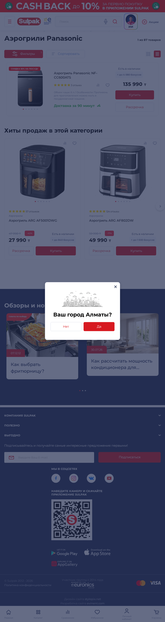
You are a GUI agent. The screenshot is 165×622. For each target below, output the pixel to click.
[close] (115, 286)
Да (99, 326)
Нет (66, 326)
